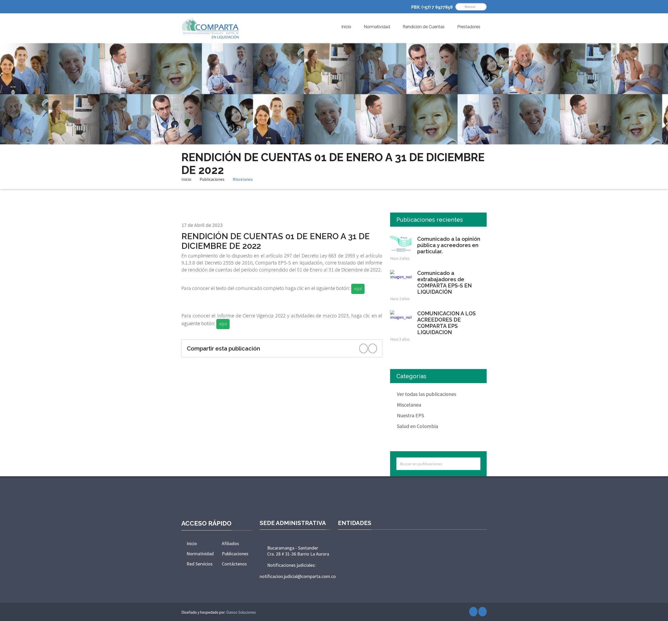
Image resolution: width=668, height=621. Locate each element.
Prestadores (468, 26)
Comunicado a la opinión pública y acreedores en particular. (448, 245)
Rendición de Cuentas (424, 26)
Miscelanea (243, 179)
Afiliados (230, 543)
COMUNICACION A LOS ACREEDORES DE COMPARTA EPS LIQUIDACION (446, 322)
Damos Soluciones (241, 612)
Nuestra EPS (410, 415)
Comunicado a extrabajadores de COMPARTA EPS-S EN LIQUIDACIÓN (444, 282)
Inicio (346, 26)
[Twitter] (482, 611)
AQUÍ (358, 288)
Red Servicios (200, 564)
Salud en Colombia (417, 426)
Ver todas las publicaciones (426, 394)
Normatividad (377, 26)
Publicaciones (212, 179)
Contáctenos (234, 564)
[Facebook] (473, 611)
